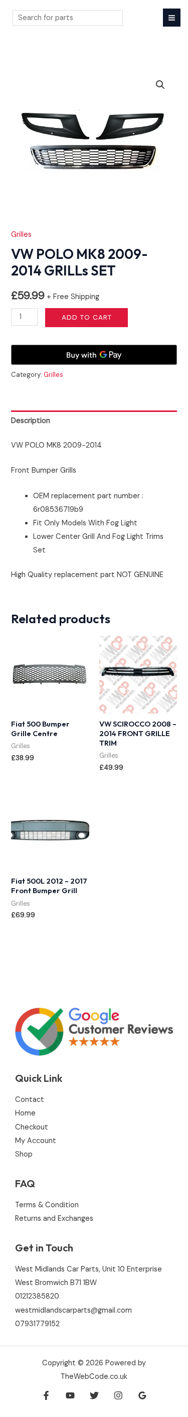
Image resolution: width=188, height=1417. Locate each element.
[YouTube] (70, 1395)
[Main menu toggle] (171, 17)
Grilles (21, 234)
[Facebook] (46, 1395)
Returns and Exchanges (54, 1218)
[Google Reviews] (142, 1395)
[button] (160, 85)
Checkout (31, 1127)
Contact (29, 1099)
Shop (24, 1154)
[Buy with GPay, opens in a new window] (93, 355)
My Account (35, 1141)
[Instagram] (118, 1395)
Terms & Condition (47, 1205)
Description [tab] (30, 421)
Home (25, 1113)
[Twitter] (94, 1395)
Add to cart (87, 317)
